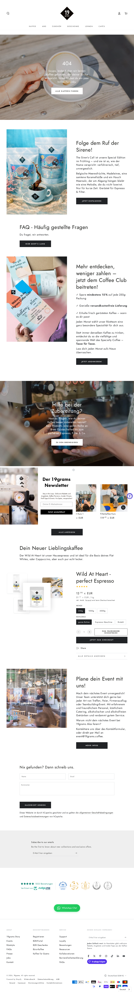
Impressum (22, 983)
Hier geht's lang (35, 244)
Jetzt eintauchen (91, 201)
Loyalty (62, 940)
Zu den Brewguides (67, 442)
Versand (88, 600)
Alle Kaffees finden (67, 91)
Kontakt (10, 962)
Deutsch (123, 989)
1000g (91, 610)
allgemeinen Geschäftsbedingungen (96, 812)
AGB (58, 979)
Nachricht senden (35, 805)
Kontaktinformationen (54, 983)
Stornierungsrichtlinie (36, 983)
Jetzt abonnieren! (92, 361)
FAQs (9, 949)
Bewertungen (65, 945)
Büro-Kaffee (38, 949)
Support (63, 936)
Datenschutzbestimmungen (36, 816)
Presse (10, 953)
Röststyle (11, 945)
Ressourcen (64, 949)
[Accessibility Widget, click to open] (130, 496)
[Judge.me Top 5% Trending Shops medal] (108, 885)
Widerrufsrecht (29, 979)
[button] (8, 13)
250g (80, 610)
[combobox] (124, 989)
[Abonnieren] (76, 853)
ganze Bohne (84, 622)
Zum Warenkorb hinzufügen (111, 632)
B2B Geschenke (40, 945)
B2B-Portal (38, 940)
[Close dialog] (73, 470)
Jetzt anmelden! (56, 511)
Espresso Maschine (103, 622)
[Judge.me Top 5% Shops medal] (96, 885)
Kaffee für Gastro (41, 953)
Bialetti (121, 622)
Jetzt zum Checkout (102, 640)
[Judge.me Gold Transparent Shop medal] (74, 885)
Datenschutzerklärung (45, 979)
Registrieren (38, 936)
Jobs (8, 957)
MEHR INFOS (92, 745)
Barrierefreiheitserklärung (71, 957)
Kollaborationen (66, 953)
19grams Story (13, 936)
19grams (17, 975)
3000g (102, 610)
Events (10, 940)
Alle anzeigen (67, 532)
